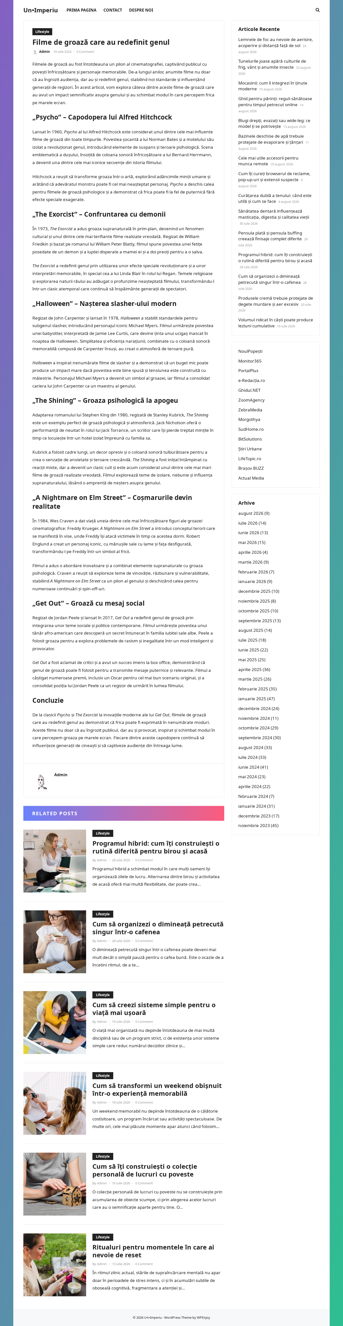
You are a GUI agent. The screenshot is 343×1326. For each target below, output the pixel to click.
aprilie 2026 (250, 552)
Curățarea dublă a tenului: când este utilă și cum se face (275, 198)
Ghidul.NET (249, 390)
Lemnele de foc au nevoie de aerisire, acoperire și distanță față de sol (275, 42)
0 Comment (85, 51)
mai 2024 (247, 776)
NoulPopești (250, 351)
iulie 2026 (248, 523)
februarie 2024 (253, 796)
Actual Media (251, 478)
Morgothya (249, 419)
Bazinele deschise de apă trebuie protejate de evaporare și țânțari (271, 139)
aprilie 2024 (250, 786)
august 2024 (250, 747)
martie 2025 (250, 679)
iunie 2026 (248, 532)
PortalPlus (248, 370)
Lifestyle (42, 31)
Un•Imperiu (40, 10)
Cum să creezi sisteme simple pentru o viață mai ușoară (154, 1008)
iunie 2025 (248, 650)
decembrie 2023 (254, 816)
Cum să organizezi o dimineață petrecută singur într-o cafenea (157, 928)
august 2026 (250, 513)
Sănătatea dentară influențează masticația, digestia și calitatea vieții (273, 214)
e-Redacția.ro (251, 380)
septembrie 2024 (255, 737)
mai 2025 (247, 659)
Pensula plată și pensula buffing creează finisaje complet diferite (270, 236)
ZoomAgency (251, 400)
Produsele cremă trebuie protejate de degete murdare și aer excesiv (275, 301)
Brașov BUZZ (251, 468)
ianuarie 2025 (252, 698)
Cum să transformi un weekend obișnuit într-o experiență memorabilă (157, 1089)
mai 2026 (247, 542)
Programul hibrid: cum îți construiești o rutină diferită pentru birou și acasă (155, 847)
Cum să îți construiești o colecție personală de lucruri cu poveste (144, 1170)
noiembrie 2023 (254, 825)
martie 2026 (250, 562)
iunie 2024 (248, 767)
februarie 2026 (253, 572)
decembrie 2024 (254, 708)
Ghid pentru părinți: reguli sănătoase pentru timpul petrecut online (275, 101)
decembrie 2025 (254, 591)
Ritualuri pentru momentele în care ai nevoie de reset (153, 1251)
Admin (44, 51)
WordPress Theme (178, 1317)
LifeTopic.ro (249, 458)
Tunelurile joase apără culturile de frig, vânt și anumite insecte (272, 64)
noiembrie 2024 (254, 718)
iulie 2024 (248, 757)
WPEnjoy (203, 1317)
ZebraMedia (250, 410)
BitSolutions (250, 439)
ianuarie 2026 (252, 581)
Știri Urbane (250, 449)
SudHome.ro (251, 429)
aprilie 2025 (250, 669)
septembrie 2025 (255, 620)
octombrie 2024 (254, 728)
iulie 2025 (248, 640)
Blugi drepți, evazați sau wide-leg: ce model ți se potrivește (274, 123)
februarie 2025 (253, 689)
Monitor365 (250, 361)
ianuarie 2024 (252, 806)
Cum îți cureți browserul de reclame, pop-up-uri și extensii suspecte (274, 176)
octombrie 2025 (254, 611)
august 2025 (250, 630)
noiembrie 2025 (254, 601)
